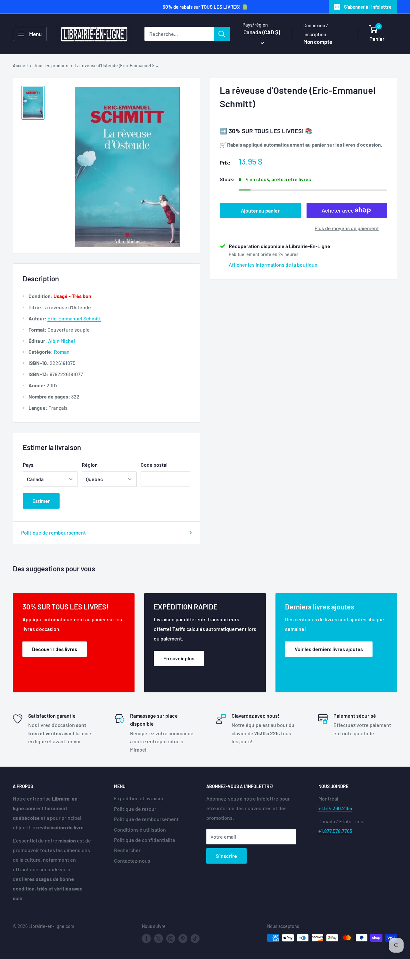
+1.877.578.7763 (335, 831)
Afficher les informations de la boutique (273, 264)
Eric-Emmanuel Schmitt (74, 318)
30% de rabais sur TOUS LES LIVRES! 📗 (205, 7)
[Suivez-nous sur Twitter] (158, 938)
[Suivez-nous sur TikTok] (195, 938)
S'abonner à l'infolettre (367, 7)
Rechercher (127, 850)
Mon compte (317, 41)
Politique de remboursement (53, 532)
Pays (28, 465)
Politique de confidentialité (144, 840)
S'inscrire (226, 856)
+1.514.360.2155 (335, 808)
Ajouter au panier (260, 210)
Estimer (41, 501)
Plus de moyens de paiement (347, 228)
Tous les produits (51, 65)
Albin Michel (61, 341)
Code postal (154, 465)
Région (90, 465)
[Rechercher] (222, 34)
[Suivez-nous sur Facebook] (146, 938)
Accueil (20, 65)
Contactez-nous (132, 861)
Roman (62, 352)
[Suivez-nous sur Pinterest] (182, 938)
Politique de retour (135, 809)
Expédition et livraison (139, 798)
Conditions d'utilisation (140, 829)
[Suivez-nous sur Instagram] (170, 938)
